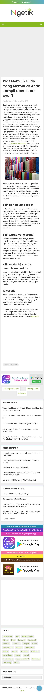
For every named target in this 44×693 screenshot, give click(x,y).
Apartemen (7, 636)
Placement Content (11, 365)
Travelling (7, 663)
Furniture (16, 644)
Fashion (6, 644)
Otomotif (35, 651)
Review (17, 655)
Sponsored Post (23, 659)
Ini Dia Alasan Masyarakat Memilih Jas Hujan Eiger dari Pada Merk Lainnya (21, 505)
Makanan (24, 651)
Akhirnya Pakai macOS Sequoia (16, 467)
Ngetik (15, 2)
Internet (19, 647)
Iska (15, 101)
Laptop (14, 651)
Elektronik (21, 640)
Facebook (32, 640)
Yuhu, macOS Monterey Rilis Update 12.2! (19, 480)
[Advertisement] (22, 51)
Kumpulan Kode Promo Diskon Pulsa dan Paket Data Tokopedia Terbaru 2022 (21, 438)
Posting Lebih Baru (11, 388)
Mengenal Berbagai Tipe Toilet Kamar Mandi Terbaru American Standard (21, 512)
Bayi (17, 636)
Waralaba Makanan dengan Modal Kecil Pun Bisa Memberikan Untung (22, 409)
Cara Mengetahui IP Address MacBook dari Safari (21, 461)
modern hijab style (18, 143)
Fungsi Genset (9, 518)
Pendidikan (7, 655)
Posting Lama (32, 388)
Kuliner (5, 651)
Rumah (26, 655)
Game (34, 644)
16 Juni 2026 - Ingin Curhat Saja (16, 494)
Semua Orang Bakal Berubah (15, 499)
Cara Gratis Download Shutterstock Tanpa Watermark (20, 430)
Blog (13, 640)
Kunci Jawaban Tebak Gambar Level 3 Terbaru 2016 (22, 417)
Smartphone (8, 659)
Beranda (22, 393)
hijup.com (35, 316)
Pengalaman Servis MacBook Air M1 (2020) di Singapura (21, 454)
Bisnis (5, 640)
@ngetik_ (28, 2)
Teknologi (36, 659)
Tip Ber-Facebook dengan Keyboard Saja (19, 423)
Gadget (26, 644)
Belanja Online (27, 636)
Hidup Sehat (8, 647)
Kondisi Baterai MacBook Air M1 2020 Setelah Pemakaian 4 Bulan (21, 474)
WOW (16, 663)
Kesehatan (30, 647)
